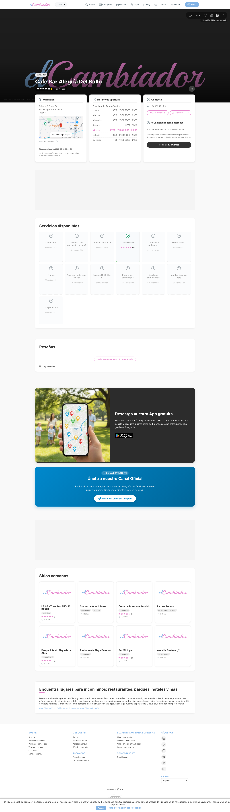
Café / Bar (41, 75)
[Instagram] (163, 750)
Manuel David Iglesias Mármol (214, 20)
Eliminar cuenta (35, 754)
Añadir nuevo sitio (80, 747)
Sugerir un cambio (157, 113)
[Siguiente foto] (205, 15)
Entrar (193, 4)
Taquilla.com (122, 757)
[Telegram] (163, 762)
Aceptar (101, 808)
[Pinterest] (163, 756)
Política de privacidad (37, 744)
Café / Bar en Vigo (47, 708)
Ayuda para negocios (126, 747)
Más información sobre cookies (125, 807)
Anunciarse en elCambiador (129, 744)
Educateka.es (79, 757)
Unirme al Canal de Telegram (117, 498)
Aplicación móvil (80, 744)
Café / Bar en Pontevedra (68, 708)
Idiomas (165, 776)
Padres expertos (80, 740)
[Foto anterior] (190, 15)
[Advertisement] (115, 190)
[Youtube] (163, 769)
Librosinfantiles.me (81, 760)
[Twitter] (163, 744)
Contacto (32, 750)
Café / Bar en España (89, 708)
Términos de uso (35, 747)
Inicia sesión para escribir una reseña (115, 359)
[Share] (192, 89)
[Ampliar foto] (223, 15)
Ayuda (75, 737)
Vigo (60, 4)
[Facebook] (163, 738)
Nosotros (32, 737)
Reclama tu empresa (169, 144)
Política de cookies (36, 740)
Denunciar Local (182, 113)
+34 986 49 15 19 (159, 106)
